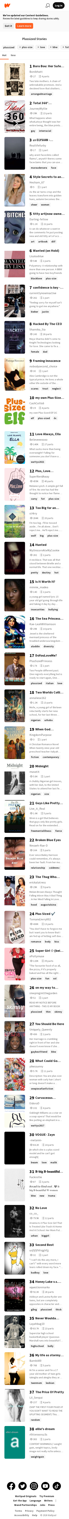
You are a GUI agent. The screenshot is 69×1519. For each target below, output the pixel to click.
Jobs (42, 1505)
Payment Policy (45, 1510)
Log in (58, 5)
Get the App (20, 1500)
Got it (8, 26)
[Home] (23, 5)
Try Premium (46, 1496)
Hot (4, 55)
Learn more (24, 26)
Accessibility (21, 1515)
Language (35, 1500)
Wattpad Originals (25, 1496)
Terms (18, 1510)
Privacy (29, 1510)
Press (51, 1505)
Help (34, 1515)
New (13, 55)
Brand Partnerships (25, 1505)
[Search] (47, 5)
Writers (48, 1500)
